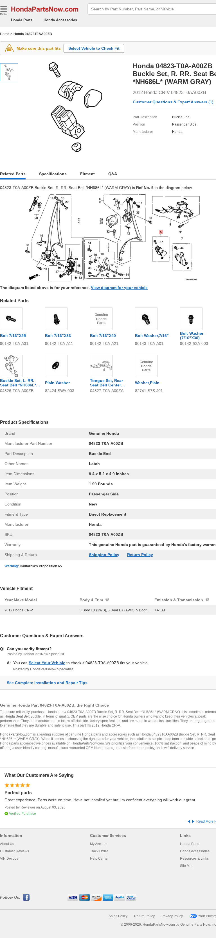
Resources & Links (194, 858)
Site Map (187, 866)
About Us (7, 844)
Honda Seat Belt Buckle (22, 716)
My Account (98, 844)
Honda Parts (21, 20)
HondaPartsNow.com (16, 734)
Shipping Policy (104, 554)
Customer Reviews (14, 851)
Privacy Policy (172, 916)
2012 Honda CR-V (106, 725)
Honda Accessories (60, 20)
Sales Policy (118, 916)
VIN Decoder (10, 858)
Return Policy (140, 554)
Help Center (99, 858)
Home (4, 34)
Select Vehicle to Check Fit (94, 48)
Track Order (99, 851)
